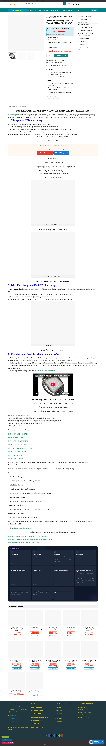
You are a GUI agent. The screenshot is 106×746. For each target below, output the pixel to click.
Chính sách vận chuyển (83, 717)
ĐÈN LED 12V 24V (82, 19)
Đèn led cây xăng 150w (34, 691)
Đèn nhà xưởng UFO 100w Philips (71, 629)
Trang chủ (30, 10)
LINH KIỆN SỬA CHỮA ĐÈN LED (86, 33)
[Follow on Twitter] (54, 735)
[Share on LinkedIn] (58, 97)
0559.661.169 (58, 719)
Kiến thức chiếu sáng (83, 49)
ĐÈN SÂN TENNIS (15, 459)
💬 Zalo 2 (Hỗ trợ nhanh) (61, 153)
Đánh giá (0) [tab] (14, 106)
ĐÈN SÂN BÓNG (15, 455)
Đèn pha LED (13, 715)
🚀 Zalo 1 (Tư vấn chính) (45, 153)
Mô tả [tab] (9, 106)
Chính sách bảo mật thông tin (85, 712)
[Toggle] (97, 16)
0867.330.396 (58, 710)
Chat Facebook (6, 740)
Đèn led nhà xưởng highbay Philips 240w (89, 629)
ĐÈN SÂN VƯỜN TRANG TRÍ (85, 30)
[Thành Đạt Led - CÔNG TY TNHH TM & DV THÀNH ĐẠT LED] (15, 5)
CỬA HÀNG (45, 10)
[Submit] (64, 3)
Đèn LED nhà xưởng (15, 721)
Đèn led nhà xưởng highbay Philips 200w (35, 661)
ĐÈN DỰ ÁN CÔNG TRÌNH (84, 36)
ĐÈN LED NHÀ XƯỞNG (83, 25)
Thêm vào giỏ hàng (61, 55)
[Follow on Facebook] (49, 735)
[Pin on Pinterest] (55, 97)
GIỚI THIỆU (38, 10)
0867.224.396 (58, 713)
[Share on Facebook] (48, 97)
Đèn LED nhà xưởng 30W (16, 691)
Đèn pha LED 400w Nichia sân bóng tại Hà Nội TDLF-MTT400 (30, 539)
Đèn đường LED (14, 718)
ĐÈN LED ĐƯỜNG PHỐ (84, 22)
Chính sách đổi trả (82, 707)
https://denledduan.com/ (37, 724)
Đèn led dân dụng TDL (83, 38)
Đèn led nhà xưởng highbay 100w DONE (71, 661)
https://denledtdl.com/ (37, 720)
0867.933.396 (58, 716)
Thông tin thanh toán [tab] (22, 106)
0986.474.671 (58, 707)
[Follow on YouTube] (62, 735)
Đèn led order (81, 44)
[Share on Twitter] (50, 97)
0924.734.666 (58, 721)
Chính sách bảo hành (83, 709)
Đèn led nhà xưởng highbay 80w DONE (16, 629)
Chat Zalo (5, 736)
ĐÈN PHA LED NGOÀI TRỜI (85, 16)
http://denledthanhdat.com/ (38, 710)
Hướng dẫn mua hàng (83, 714)
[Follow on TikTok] (51, 735)
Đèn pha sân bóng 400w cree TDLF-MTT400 (23, 542)
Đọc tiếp (35, 695)
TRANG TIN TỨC (54, 10)
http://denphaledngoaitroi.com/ (39, 717)
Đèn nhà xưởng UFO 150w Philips (34, 629)
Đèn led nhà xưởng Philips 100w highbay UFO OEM (53, 661)
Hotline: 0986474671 (8, 742)
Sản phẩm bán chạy (83, 47)
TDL (63, 744)
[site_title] (53, 744)
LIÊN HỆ (77, 10)
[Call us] (59, 735)
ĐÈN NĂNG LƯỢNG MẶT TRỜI (85, 27)
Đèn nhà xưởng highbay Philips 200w (17, 661)
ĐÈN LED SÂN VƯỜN (17, 452)
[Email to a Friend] (53, 97)
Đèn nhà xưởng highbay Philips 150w (89, 661)
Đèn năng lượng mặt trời (16, 724)
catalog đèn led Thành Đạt (46, 371)
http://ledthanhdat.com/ (37, 714)
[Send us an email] (57, 735)
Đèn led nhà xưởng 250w (53, 629)
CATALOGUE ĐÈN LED (66, 10)
